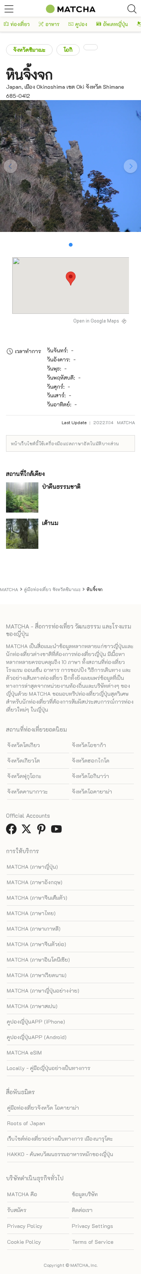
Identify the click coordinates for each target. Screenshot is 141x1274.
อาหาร (52, 24)
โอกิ (68, 49)
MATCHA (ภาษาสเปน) (32, 1006)
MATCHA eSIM (24, 1052)
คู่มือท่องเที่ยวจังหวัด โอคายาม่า (43, 1107)
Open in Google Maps (96, 321)
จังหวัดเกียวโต (23, 760)
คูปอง (81, 24)
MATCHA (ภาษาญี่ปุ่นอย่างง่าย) (43, 990)
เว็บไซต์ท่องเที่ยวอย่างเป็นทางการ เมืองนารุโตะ (60, 1138)
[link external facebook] (13, 831)
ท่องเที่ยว (20, 24)
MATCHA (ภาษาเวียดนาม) (37, 975)
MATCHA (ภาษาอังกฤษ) (34, 882)
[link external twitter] (28, 831)
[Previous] (10, 166)
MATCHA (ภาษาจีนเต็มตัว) (37, 897)
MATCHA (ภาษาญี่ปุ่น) (32, 866)
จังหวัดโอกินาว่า (90, 776)
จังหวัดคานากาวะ (27, 791)
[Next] (130, 166)
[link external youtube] (58, 831)
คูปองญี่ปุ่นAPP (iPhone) (36, 1021)
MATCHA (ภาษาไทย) (31, 913)
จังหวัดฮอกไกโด (90, 760)
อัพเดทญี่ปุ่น (115, 24)
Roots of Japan (26, 1123)
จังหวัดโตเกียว (23, 745)
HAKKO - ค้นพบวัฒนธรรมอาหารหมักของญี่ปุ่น (60, 1154)
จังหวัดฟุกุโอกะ (24, 776)
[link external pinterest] (43, 831)
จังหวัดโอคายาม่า (92, 791)
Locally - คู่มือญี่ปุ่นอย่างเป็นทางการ (48, 1068)
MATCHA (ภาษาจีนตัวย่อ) (36, 944)
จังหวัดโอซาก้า (89, 745)
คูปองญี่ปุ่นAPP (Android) (37, 1037)
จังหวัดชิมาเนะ (29, 49)
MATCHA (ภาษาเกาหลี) (34, 928)
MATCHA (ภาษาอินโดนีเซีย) (38, 959)
